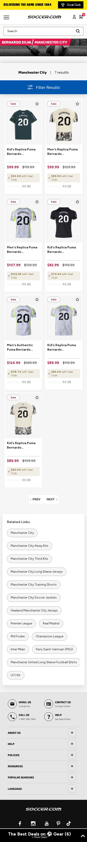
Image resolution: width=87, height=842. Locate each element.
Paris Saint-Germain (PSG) (54, 649)
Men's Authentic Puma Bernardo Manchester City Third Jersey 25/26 (21, 347)
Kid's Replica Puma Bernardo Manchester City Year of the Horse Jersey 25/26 (21, 445)
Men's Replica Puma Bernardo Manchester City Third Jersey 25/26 (22, 249)
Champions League (49, 636)
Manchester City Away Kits (29, 546)
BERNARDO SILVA (17, 42)
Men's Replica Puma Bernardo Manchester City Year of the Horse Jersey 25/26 (62, 152)
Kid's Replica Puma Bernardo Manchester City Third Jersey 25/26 (62, 347)
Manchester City (22, 533)
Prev (38, 499)
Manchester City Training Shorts (34, 584)
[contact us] (43, 812)
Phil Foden (18, 636)
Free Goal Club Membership (33, 5)
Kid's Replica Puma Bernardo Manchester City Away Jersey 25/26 (62, 249)
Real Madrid (51, 623)
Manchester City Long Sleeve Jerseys (37, 572)
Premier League (21, 623)
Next (53, 499)
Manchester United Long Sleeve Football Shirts (44, 662)
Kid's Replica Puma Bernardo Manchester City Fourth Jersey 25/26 (23, 152)
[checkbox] (37, 103)
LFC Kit (16, 675)
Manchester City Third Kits (29, 559)
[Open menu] (6, 19)
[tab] (43, 732)
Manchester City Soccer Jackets (34, 597)
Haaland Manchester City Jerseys (34, 610)
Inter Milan (18, 649)
